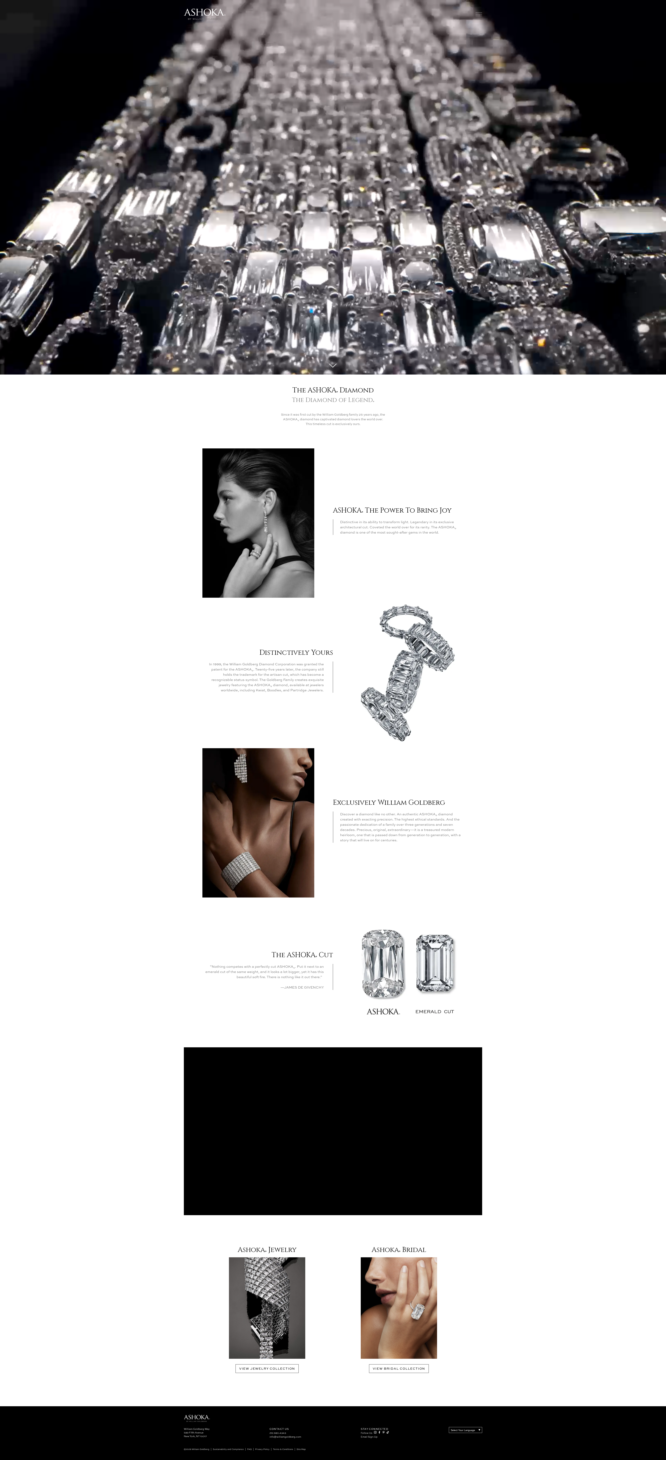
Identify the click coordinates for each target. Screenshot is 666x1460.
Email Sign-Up (369, 1436)
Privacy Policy (262, 1449)
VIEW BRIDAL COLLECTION (399, 1368)
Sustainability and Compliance (228, 1449)
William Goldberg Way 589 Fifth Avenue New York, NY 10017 (197, 1432)
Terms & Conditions (283, 1449)
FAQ (249, 1449)
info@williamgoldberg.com (285, 1436)
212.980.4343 (278, 1433)
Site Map (301, 1449)
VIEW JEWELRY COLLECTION (267, 1368)
